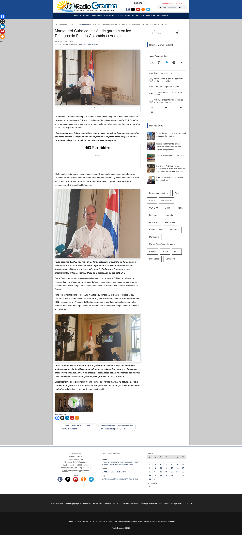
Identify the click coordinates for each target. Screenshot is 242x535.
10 (155, 468)
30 (150, 479)
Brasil (177, 193)
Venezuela (170, 258)
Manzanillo (85, 16)
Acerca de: (162, 16)
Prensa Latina (169, 503)
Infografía (125, 16)
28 (177, 475)
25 (161, 475)
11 (161, 468)
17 (155, 471)
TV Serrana (97, 503)
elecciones (170, 222)
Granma (142, 503)
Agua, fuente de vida (163, 73)
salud (176, 251)
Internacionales (111, 16)
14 (177, 468)
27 (172, 475)
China (152, 200)
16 (150, 471)
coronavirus (166, 200)
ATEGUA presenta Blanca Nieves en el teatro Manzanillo (168, 101)
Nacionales (97, 16)
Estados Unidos (156, 229)
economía (168, 215)
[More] (77, 418)
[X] (62, 418)
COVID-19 (153, 207)
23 (150, 475)
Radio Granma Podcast (161, 44)
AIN (160, 503)
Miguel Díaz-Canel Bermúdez (162, 244)
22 (183, 471)
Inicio (76, 16)
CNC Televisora (84, 503)
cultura (179, 207)
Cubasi (179, 503)
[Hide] (1, 42)
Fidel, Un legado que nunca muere (117, 472)
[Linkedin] (67, 418)
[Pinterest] (72, 418)
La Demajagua (71, 503)
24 (155, 475)
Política (95, 44)
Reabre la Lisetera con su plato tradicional (121, 479)
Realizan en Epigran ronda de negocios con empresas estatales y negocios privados (120, 464)
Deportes (153, 215)
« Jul (149, 486)
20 (172, 471)
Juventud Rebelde (130, 503)
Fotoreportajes (148, 16)
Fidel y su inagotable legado (166, 86)
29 (183, 475)
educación (154, 222)
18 (161, 471)
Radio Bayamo (57, 503)
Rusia (165, 251)
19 (166, 471)
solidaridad (154, 258)
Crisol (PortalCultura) (112, 503)
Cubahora (188, 503)
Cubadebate (152, 503)
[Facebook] (57, 418)
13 (172, 468)
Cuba (167, 207)
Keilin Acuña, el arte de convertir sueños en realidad (168, 80)
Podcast (135, 16)
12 (166, 468)
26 (166, 475)
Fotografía (174, 229)
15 (183, 468)
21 (177, 471)
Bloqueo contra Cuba (158, 193)
